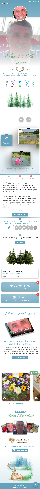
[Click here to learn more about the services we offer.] (20, 441)
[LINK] (33, 86)
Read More (20, 211)
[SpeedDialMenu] (35, 484)
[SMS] (20, 86)
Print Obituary (21, 214)
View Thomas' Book (20, 357)
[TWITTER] (27, 82)
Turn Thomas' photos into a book (20, 168)
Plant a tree (20, 242)
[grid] (20, 145)
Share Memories (21, 450)
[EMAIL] (13, 86)
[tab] (8, 177)
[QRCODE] (6, 82)
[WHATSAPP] (33, 82)
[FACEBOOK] (13, 82)
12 (38, 283)
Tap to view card (17, 403)
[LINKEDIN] (6, 86)
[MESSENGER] (20, 82)
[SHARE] (27, 86)
